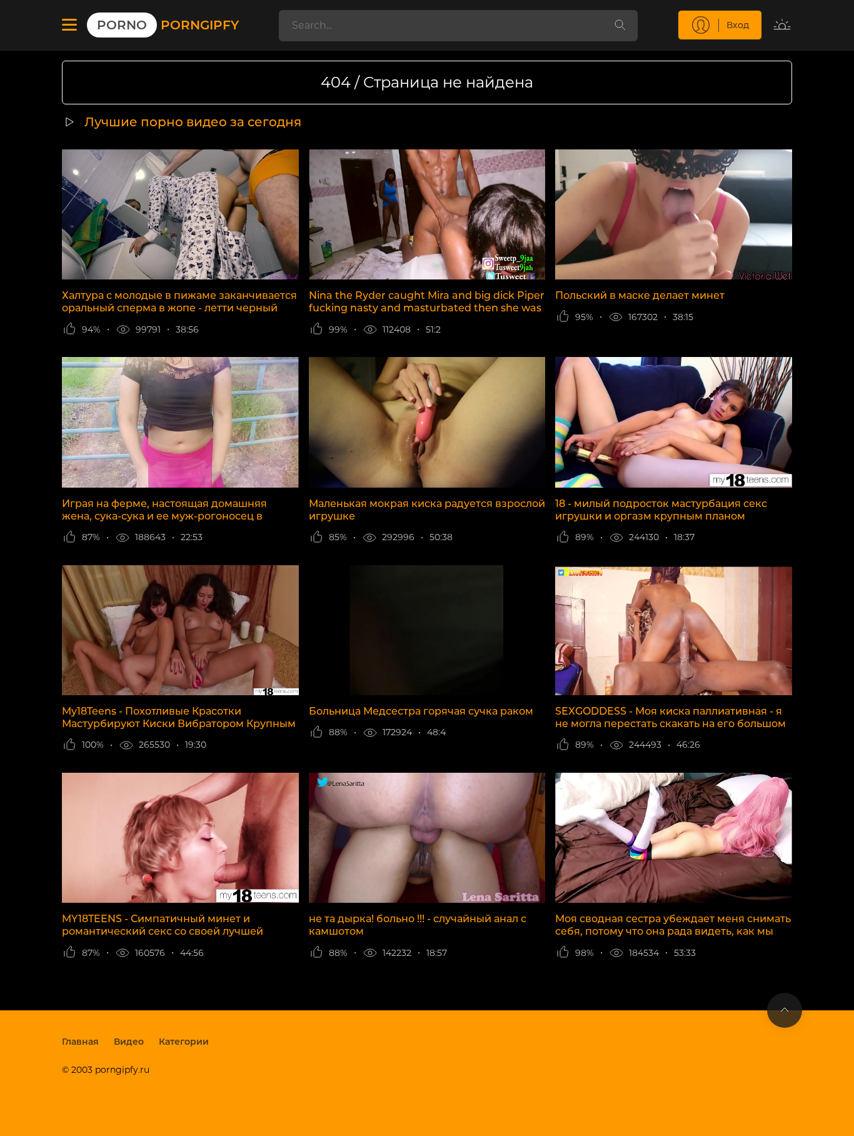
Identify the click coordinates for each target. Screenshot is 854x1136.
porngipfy (168, 25)
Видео (129, 1041)
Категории (184, 1041)
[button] (69, 25)
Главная (80, 1041)
